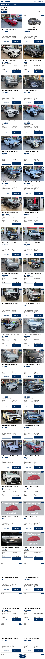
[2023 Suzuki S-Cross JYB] (11, 52)
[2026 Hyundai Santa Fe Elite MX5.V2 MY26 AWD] (11, 82)
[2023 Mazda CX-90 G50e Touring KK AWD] (33, 386)
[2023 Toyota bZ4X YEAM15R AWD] (11, 234)
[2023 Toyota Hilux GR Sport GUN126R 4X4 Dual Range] (11, 295)
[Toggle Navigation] (43, 4)
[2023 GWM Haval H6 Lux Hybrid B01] (33, 295)
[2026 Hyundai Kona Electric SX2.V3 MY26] (33, 447)
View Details (6, 41)
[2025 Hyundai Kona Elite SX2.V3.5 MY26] (33, 21)
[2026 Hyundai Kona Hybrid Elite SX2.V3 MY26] (11, 539)
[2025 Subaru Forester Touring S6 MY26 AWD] (11, 325)
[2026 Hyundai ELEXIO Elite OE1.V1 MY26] (11, 265)
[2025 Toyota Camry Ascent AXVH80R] (11, 386)
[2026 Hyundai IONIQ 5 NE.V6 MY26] (33, 356)
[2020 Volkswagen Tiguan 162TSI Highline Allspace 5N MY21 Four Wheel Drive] (33, 417)
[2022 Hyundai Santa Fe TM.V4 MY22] (11, 173)
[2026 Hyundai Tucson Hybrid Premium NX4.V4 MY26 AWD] (11, 569)
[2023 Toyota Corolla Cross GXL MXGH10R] (11, 478)
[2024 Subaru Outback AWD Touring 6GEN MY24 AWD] (33, 569)
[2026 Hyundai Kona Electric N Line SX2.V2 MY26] (33, 325)
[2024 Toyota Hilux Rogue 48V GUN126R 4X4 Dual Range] (33, 112)
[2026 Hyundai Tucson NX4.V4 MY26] (33, 52)
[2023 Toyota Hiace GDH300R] (33, 234)
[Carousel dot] (32, 27)
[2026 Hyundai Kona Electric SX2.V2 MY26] (11, 356)
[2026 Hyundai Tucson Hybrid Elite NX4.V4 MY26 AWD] (33, 478)
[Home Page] (5, 1)
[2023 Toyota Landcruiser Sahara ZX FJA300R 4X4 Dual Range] (11, 204)
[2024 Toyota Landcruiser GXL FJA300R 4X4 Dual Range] (33, 630)
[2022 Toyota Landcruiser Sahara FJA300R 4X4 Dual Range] (11, 143)
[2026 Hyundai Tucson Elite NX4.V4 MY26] (11, 508)
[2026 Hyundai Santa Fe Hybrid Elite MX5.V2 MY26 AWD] (11, 630)
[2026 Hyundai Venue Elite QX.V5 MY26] (33, 82)
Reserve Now (16, 41)
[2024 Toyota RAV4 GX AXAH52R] (11, 417)
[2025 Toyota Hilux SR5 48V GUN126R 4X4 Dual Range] (33, 143)
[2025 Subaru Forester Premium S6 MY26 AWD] (33, 173)
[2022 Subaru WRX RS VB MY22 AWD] (11, 447)
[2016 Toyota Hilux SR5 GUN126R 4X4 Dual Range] (11, 600)
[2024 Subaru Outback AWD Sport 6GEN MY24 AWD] (33, 204)
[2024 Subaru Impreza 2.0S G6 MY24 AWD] (11, 21)
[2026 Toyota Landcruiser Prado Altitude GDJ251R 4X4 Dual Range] (33, 600)
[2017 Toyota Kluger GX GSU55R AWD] (33, 265)
